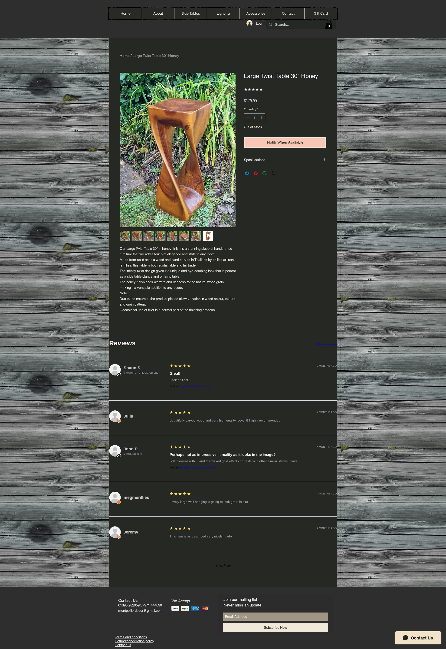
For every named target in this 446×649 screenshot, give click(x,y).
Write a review (326, 344)
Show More (223, 565)
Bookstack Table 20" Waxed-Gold (197, 467)
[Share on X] (273, 173)
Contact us (123, 645)
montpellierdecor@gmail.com (140, 611)
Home (125, 55)
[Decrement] (247, 118)
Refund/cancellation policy (134, 641)
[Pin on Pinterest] (256, 173)
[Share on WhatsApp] (264, 173)
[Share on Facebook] (247, 173)
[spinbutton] (254, 118)
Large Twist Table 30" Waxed (194, 386)
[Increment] (262, 118)
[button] (329, 24)
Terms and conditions (131, 637)
